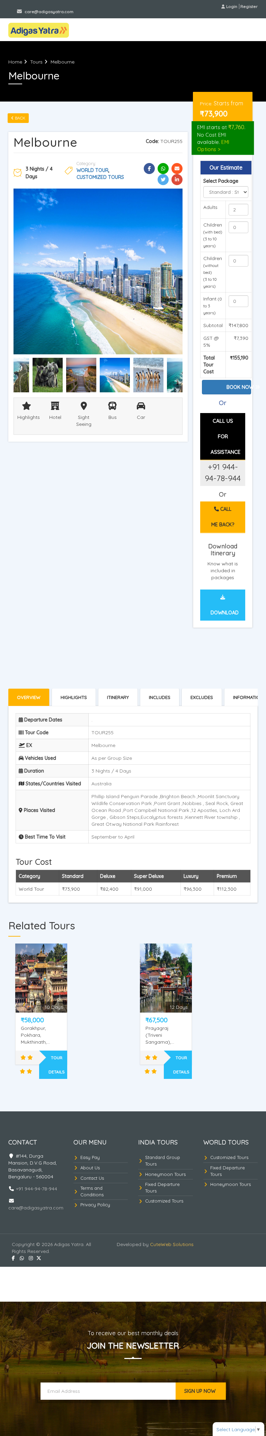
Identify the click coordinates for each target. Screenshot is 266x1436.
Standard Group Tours (162, 1161)
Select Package (220, 181)
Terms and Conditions (92, 1191)
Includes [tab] (159, 697)
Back (19, 118)
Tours (36, 62)
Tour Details (56, 1064)
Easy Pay (90, 1157)
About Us (90, 1167)
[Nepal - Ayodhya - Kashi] (166, 978)
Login (231, 6)
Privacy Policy (95, 1204)
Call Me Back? (222, 517)
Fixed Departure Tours (162, 1187)
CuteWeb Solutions (172, 1244)
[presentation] (118, 697)
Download (225, 613)
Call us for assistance (225, 436)
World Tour (92, 170)
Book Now (239, 387)
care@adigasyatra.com (48, 11)
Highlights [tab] (74, 697)
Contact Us (92, 1178)
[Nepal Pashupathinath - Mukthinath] (41, 978)
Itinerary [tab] (118, 697)
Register (249, 6)
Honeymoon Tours (165, 1174)
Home (15, 62)
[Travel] (38, 29)
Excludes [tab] (201, 697)
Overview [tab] (29, 697)
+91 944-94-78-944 (37, 6)
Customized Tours (100, 177)
